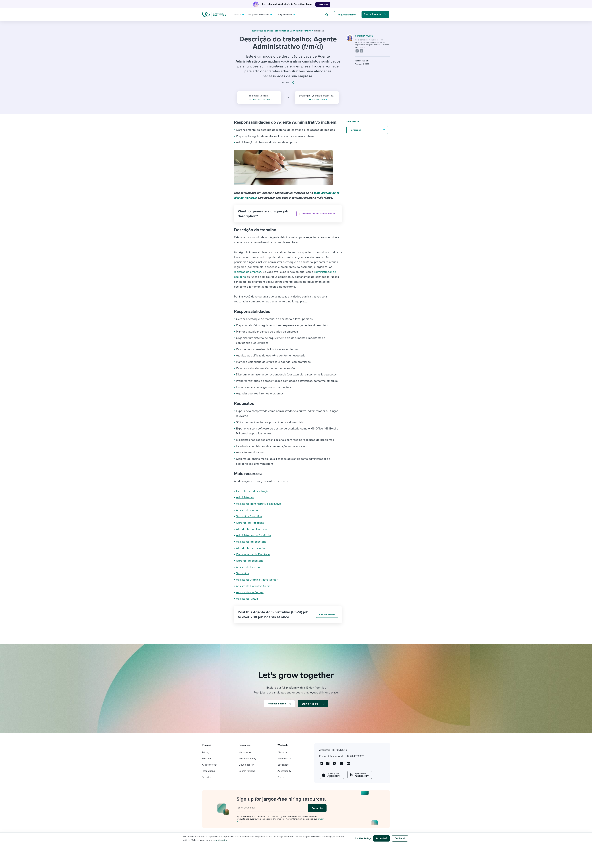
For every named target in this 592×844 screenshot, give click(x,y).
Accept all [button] (381, 838)
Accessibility (284, 771)
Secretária (242, 573)
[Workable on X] (341, 764)
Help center (245, 752)
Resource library (247, 758)
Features (206, 758)
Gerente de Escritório (249, 560)
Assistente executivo (249, 510)
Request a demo (347, 14)
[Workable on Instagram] (348, 764)
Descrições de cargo (262, 31)
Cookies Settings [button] (363, 838)
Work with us (284, 758)
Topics (237, 14)
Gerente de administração (252, 491)
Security (206, 777)
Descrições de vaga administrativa (293, 31)
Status (281, 777)
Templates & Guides (258, 14)
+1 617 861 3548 (339, 750)
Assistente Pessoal (248, 567)
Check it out (323, 4)
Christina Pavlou (364, 36)
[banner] (288, 213)
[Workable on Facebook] (328, 764)
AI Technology (209, 764)
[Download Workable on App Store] (331, 775)
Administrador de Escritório (253, 535)
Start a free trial (372, 14)
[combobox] (327, 14)
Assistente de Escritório (251, 541)
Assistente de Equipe (249, 592)
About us (282, 752)
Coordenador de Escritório (253, 554)
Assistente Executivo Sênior (253, 586)
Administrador (245, 497)
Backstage (283, 764)
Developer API (246, 764)
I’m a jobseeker (284, 14)
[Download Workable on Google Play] (359, 775)
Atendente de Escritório (251, 548)
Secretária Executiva (249, 516)
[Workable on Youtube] (335, 764)
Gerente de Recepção (250, 522)
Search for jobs (247, 771)
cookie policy (220, 840)
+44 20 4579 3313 (354, 756)
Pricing (205, 752)
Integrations (208, 771)
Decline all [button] (400, 838)
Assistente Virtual (247, 598)
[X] (361, 51)
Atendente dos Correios (251, 529)
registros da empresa (247, 272)
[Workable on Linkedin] (321, 764)
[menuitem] (238, 14)
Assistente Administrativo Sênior (257, 579)
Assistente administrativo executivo (258, 503)
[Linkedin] (357, 51)
